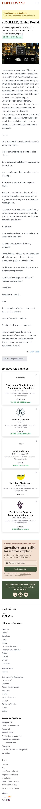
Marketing (6, 753)
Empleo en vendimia (10, 774)
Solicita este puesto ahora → (14, 359)
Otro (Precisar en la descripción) (14, 749)
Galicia (4, 711)
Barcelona (6, 636)
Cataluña (5, 684)
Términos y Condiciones (11, 788)
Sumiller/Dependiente (10, 726)
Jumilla (4, 639)
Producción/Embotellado (12, 736)
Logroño (5, 660)
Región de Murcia (8, 697)
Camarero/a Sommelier (11, 739)
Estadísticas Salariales (10, 771)
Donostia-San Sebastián (11, 650)
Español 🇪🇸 (6, 797)
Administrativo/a (8, 732)
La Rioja (5, 701)
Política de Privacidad (25, 574)
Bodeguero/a (7, 722)
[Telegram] (26, 594)
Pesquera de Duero (9, 646)
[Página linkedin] (6, 616)
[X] (15, 594)
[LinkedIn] (20, 594)
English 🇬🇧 (6, 800)
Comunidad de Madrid (10, 687)
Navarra (5, 707)
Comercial (6, 729)
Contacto (5, 764)
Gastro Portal (34, 352)
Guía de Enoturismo (10, 743)
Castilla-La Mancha (9, 704)
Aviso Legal (6, 778)
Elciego (4, 653)
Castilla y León (7, 680)
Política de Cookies (9, 785)
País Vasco (6, 690)
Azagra (4, 643)
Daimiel (5, 656)
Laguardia (6, 663)
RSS (3, 768)
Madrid (4, 633)
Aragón (4, 694)
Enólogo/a (6, 746)
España (4, 672)
